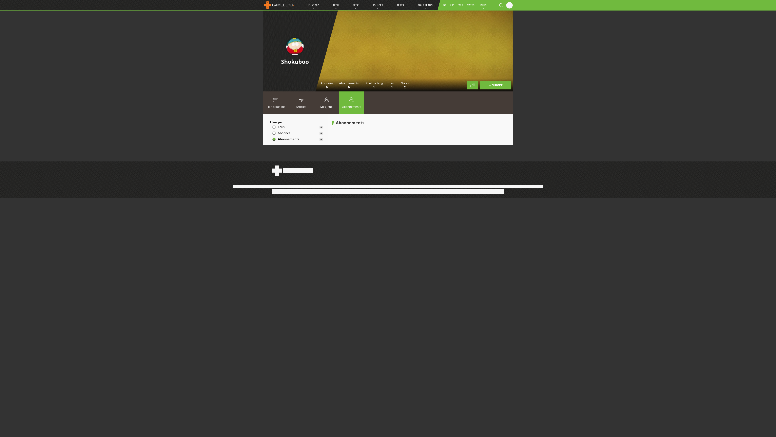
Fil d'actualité (276, 107)
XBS (460, 5)
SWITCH (471, 5)
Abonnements (351, 107)
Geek (356, 5)
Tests (400, 5)
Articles (301, 107)
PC (444, 5)
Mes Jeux (326, 107)
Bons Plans (425, 5)
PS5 (452, 5)
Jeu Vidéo (313, 5)
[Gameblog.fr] (279, 5)
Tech (336, 5)
